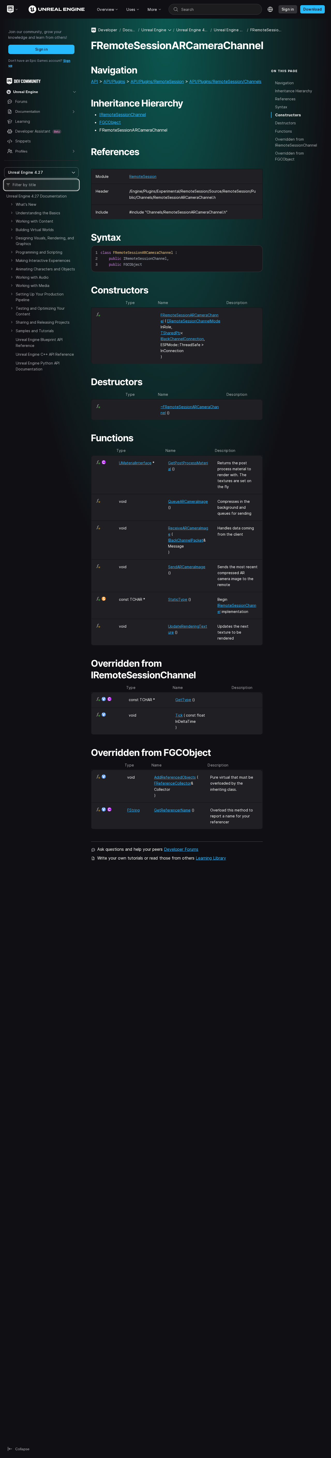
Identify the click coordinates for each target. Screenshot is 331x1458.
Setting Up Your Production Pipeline (40, 297)
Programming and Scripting (39, 252)
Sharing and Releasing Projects (43, 322)
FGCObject (110, 122)
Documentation (129, 30)
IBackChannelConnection (182, 339)
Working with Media (32, 285)
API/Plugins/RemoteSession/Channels (225, 81)
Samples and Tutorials (35, 331)
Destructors (285, 123)
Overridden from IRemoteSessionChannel (296, 142)
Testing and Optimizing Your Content (40, 311)
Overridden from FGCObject (289, 156)
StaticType (177, 599)
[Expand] (12, 204)
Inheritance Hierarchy (293, 91)
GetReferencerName (172, 810)
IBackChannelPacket (185, 540)
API (94, 81)
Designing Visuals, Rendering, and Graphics (45, 241)
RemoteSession (142, 176)
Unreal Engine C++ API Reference (45, 354)
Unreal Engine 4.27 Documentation (36, 196)
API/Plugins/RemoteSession (157, 81)
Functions (283, 131)
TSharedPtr (170, 333)
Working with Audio (32, 277)
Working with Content (34, 221)
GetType (183, 699)
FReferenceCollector (172, 783)
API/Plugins (114, 81)
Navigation (284, 83)
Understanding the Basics (38, 213)
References (285, 99)
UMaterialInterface (135, 463)
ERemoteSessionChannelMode (193, 321)
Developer (107, 30)
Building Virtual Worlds (35, 229)
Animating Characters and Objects (45, 269)
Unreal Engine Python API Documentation (37, 366)
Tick (179, 715)
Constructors (288, 115)
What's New (26, 204)
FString (133, 810)
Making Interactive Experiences (43, 260)
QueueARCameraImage (188, 501)
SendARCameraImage (186, 567)
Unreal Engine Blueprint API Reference (39, 342)
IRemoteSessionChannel (122, 114)
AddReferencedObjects (175, 777)
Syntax (281, 107)
